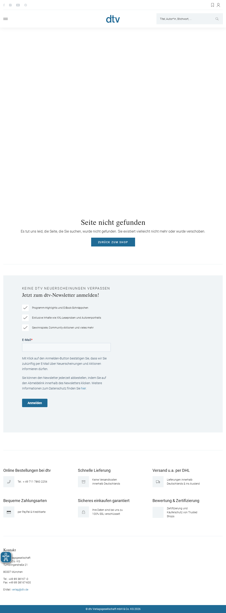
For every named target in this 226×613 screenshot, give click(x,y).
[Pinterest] (25, 5)
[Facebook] (4, 5)
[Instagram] (10, 5)
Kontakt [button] (9, 549)
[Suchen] (217, 18)
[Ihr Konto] (218, 5)
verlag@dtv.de (20, 589)
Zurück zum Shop (113, 242)
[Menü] (5, 19)
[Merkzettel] (213, 5)
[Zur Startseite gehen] (113, 19)
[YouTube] (18, 5)
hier (83, 388)
